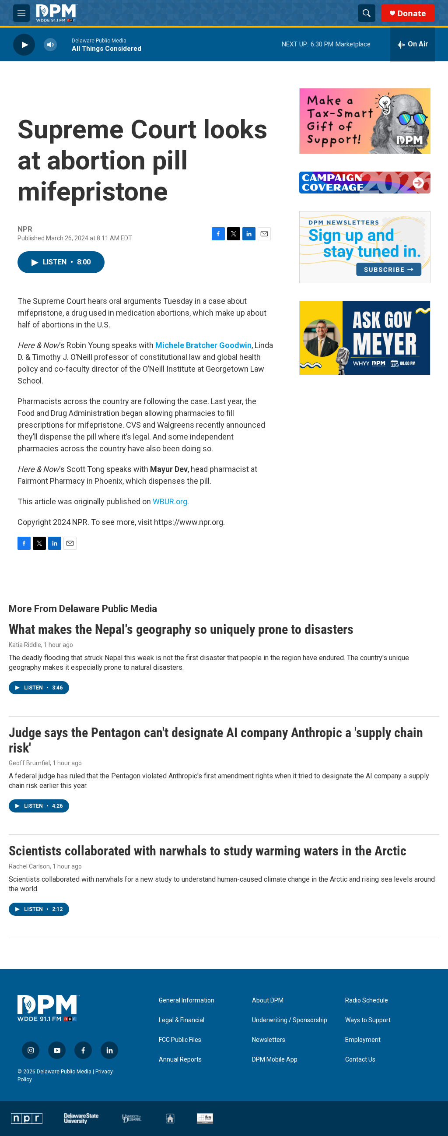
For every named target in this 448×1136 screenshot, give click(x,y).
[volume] (50, 44)
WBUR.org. (171, 501)
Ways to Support (368, 1020)
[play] (24, 44)
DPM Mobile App (275, 1059)
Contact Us (360, 1059)
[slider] (64, 44)
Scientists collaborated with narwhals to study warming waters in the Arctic (207, 850)
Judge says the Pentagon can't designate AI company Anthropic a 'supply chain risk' (216, 740)
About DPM (268, 1000)
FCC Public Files (180, 1040)
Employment (363, 1040)
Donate (411, 13)
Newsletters (268, 1040)
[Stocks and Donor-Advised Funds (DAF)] (365, 121)
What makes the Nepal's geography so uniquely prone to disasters (181, 629)
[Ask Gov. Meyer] (365, 338)
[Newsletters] (365, 247)
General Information (186, 1000)
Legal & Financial (181, 1020)
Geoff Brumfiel (29, 763)
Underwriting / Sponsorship (289, 1020)
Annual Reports (180, 1059)
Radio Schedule (366, 1000)
